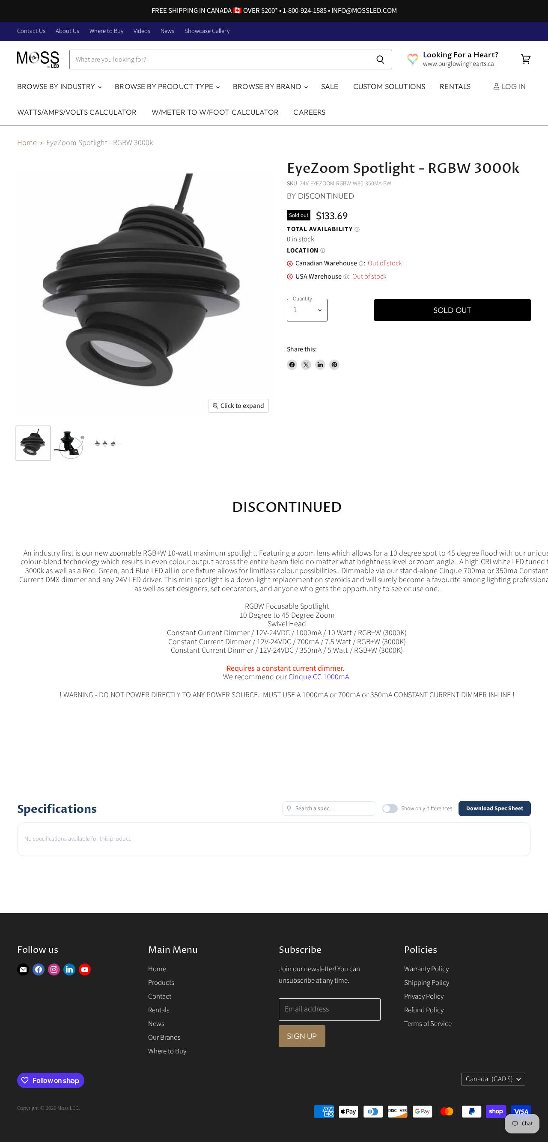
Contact (159, 996)
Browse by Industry (57, 86)
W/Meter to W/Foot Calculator (215, 111)
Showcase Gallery (207, 31)
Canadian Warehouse (329, 263)
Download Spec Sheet (494, 808)
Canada (489, 1079)
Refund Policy (424, 1010)
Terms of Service (428, 1024)
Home (27, 143)
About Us (67, 31)
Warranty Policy (426, 969)
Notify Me (354, 310)
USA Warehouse (321, 276)
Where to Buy (106, 31)
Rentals (455, 86)
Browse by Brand (268, 86)
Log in (513, 86)
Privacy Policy (424, 996)
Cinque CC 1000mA (319, 677)
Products (161, 983)
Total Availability (323, 229)
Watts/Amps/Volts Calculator (77, 111)
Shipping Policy (426, 983)
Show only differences (427, 808)
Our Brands (164, 1037)
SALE (330, 86)
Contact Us (31, 31)
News (167, 31)
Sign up (302, 1036)
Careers (309, 111)
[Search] (380, 59)
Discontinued (326, 196)
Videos (142, 31)
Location (306, 251)
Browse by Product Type (165, 86)
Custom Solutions (389, 86)
